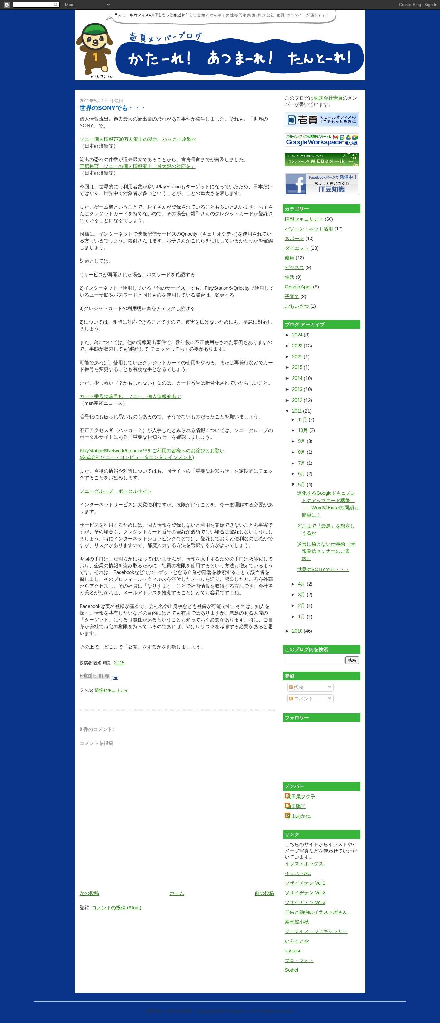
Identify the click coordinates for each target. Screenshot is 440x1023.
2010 (298, 631)
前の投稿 (264, 893)
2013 (298, 389)
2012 (298, 400)
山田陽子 (296, 806)
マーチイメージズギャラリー (316, 931)
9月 (302, 441)
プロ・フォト (299, 960)
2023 (298, 345)
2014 (298, 378)
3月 (302, 594)
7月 (302, 463)
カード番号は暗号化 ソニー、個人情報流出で (130, 396)
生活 (289, 277)
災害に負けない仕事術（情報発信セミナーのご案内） (326, 551)
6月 (302, 473)
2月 (302, 605)
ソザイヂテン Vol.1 (305, 883)
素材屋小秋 (297, 921)
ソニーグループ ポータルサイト (116, 491)
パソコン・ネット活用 (309, 228)
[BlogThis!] (88, 676)
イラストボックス (304, 863)
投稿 (298, 687)
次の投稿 (89, 893)
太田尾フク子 (300, 796)
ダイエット (297, 248)
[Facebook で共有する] (101, 676)
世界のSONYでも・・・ (113, 107)
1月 (302, 616)
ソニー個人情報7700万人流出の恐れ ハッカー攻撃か (138, 139)
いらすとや (297, 941)
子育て (292, 296)
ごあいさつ (297, 306)
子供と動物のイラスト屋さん (316, 912)
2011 (297, 411)
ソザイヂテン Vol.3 (305, 902)
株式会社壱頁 (328, 98)
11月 (303, 419)
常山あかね (298, 816)
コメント (303, 698)
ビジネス (294, 267)
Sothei (291, 970)
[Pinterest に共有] (107, 676)
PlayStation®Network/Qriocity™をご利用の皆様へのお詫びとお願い (152, 450)
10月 (303, 430)
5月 (302, 484)
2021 (298, 356)
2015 (298, 367)
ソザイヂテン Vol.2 (305, 892)
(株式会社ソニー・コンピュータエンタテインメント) (137, 457)
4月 (302, 584)
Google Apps (298, 286)
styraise (293, 950)
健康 (289, 257)
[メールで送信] (82, 676)
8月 (302, 452)
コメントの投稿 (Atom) (116, 907)
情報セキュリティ (111, 690)
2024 (298, 334)
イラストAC (298, 873)
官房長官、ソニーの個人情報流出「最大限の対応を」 (138, 166)
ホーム (177, 893)
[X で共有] (94, 676)
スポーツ (294, 238)
